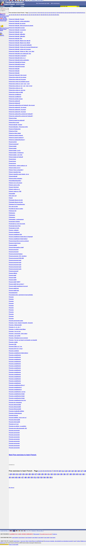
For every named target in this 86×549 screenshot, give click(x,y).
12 (45, 12)
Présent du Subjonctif (14, 103)
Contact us (55, 534)
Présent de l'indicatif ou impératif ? (17, 55)
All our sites (40, 530)
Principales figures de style (16, 200)
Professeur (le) (12, 210)
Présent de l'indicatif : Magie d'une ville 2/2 (19, 40)
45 (35, 14)
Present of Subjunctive (14, 129)
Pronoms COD (12, 344)
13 (47, 12)
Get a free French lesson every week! (4, 29)
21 (63, 12)
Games (33, 530)
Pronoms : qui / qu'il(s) (14, 335)
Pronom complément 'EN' (15, 234)
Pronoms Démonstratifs (15, 409)
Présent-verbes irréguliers (15, 178)
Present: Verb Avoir (14, 187)
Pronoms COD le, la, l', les (15, 346)
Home (1, 32)
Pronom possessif (13, 271)
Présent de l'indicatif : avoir (16, 32)
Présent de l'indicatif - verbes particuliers (19, 21)
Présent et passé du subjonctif (16, 120)
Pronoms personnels (14, 430)
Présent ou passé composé (16, 135)
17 (55, 12)
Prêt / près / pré (13, 195)
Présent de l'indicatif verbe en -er (17, 57)
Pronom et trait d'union (15, 243)
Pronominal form (13, 292)
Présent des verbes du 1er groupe (17, 77)
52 (49, 14)
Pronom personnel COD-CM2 (16, 258)
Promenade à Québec (14, 221)
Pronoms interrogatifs (14, 419)
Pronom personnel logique (16, 253)
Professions (12, 213)
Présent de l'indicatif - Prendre (16, 19)
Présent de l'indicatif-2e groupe (17, 64)
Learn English (15, 537)
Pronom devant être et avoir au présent (19, 241)
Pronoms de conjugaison (15, 402)
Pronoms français (13, 415)
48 (41, 14)
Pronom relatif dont (14, 288)
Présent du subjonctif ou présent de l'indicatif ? (21, 113)
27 (76, 12)
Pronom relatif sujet (14, 290)
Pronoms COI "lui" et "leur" (16, 348)
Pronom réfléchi (13, 273)
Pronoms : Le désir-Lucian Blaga (17, 329)
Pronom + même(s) (13, 230)
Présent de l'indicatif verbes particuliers (19, 60)
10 (41, 12)
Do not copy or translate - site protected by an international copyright (58, 541)
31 (84, 12)
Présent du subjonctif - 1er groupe (17, 107)
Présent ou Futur (13, 131)
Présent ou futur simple (15, 133)
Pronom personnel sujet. (15, 269)
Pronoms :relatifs (13, 342)
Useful (22, 6)
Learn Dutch (40, 537)
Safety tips (41, 541)
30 (82, 12)
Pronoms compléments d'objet (17, 393)
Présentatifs (12, 193)
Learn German (22, 537)
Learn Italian (34, 537)
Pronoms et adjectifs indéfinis (16, 411)
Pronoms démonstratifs (15, 404)
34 (13, 14)
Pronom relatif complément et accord (18, 286)
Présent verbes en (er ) (14, 167)
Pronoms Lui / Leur (14, 424)
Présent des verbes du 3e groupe (17, 79)
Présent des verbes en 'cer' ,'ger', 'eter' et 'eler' (20, 85)
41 (27, 14)
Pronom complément (14, 232)
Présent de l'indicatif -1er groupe (17, 23)
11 (43, 12)
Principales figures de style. (16, 202)
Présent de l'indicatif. (14, 68)
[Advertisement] (47, 513)
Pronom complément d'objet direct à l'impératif (21, 236)
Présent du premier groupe (16, 98)
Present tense (12, 159)
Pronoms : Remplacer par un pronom (18, 337)
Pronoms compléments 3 (15, 387)
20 (61, 12)
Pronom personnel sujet (15, 260)
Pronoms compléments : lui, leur (17, 391)
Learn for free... (4, 530)
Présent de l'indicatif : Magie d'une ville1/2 (19, 42)
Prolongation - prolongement (16, 219)
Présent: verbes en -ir (14, 189)
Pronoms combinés (14, 350)
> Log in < (2, 10)
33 (11, 14)
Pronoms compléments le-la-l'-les (17, 400)
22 (65, 12)
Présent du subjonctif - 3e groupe (17, 111)
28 (78, 12)
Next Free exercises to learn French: (22, 455)
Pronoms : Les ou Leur (15, 331)
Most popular (36, 534)
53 (51, 14)
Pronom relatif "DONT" (14, 281)
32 (9, 14)
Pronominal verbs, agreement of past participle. (21, 294)
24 (69, 12)
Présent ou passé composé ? (16, 137)
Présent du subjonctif (14, 101)
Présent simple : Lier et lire (15, 154)
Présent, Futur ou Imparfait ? (16, 169)
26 (74, 12)
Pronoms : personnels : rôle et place (18, 333)
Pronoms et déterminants (15, 413)
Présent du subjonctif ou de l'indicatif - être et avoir (22, 105)
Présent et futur (13, 118)
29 (80, 12)
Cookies (78, 541)
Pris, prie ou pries (13, 206)
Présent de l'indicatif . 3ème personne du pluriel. (21, 25)
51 (47, 14)
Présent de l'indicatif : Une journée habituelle (20, 45)
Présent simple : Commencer (16, 152)
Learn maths (46, 537)
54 (53, 14)
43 (31, 14)
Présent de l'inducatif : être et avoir (17, 75)
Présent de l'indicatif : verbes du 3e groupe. (20, 49)
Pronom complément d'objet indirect (18, 238)
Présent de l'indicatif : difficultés (17, 34)
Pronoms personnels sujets (16, 320)
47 (39, 14)
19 (59, 12)
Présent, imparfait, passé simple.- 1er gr (19, 174)
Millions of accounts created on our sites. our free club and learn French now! (4, 17)
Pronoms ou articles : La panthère (17, 426)
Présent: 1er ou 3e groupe (15, 182)
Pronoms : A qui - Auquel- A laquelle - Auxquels (21, 322)
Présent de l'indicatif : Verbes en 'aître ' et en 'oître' (21, 51)
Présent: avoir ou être (14, 185)
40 (25, 14)
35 (15, 14)
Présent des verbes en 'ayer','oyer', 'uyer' (19, 83)
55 (55, 14)
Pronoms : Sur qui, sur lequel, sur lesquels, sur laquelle (23, 340)
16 (53, 12)
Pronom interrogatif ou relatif (16, 247)
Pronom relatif (12, 275)
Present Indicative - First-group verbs (18, 126)
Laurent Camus (16, 541)
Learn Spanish (28, 537)
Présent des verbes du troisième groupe (19, 81)
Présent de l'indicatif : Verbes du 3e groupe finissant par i (23, 47)
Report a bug (2, 35)
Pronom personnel (13, 249)
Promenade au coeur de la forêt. (17, 223)
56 (57, 14)
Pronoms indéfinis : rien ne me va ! (17, 417)
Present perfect (13, 141)
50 (45, 14)
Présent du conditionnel (15, 94)
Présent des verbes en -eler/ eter (17, 90)
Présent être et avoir (14, 122)
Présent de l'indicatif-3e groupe (17, 66)
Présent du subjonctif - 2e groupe (17, 109)
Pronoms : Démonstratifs (15, 325)
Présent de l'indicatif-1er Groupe (17, 62)
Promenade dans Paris (14, 225)
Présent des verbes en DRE (16, 92)
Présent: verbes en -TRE (15, 191)
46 (37, 14)
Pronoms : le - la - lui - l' (15, 327)
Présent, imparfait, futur (15, 172)
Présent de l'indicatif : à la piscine (17, 29)
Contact (1, 33)
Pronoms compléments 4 (15, 389)
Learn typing (52, 537)
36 (17, 14)
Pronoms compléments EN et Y (17, 385)
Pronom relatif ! (13, 279)
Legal (75, 541)
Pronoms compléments (15, 355)
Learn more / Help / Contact (26, 541)
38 (21, 14)
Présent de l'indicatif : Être (15, 38)
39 (23, 14)
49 (43, 14)
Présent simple (12, 146)
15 (51, 12)
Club (11, 6)
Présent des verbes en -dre (16, 88)
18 (57, 12)
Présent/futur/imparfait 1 (15, 180)
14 (49, 12)
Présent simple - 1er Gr (14, 150)
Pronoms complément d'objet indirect (18, 353)
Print (1, 34)
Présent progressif (13, 144)
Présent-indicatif (13, 176)
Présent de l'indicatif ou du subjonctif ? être (20, 53)
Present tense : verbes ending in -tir (18, 165)
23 (67, 12)
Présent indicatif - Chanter (15, 124)
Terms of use (35, 541)
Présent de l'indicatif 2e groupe (17, 27)
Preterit (11, 197)
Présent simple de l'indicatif (16, 157)
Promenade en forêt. (14, 228)
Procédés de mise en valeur (16, 208)
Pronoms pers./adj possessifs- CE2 (18, 428)
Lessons (2, 6)
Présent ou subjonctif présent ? (17, 139)
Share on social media (13, 544)
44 (33, 14)
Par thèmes (11, 487)
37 (19, 14)
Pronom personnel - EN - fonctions (18, 256)
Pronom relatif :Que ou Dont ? (16, 284)
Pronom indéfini (13, 245)
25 (71, 12)
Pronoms (11, 297)
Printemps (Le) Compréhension (17, 204)
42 (29, 14)
